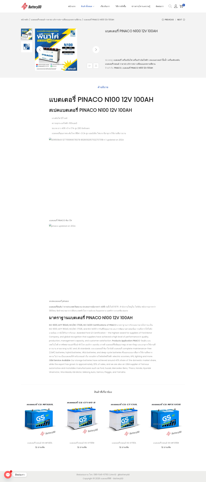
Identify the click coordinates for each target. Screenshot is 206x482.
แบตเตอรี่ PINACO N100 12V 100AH (137, 67)
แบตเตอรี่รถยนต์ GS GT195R (82, 442)
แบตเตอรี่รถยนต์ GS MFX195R (166, 442)
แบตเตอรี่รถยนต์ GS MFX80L (39, 442)
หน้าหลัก (24, 19)
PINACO (117, 67)
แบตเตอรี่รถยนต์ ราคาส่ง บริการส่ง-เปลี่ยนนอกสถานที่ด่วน (56, 19)
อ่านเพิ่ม (41, 447)
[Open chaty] (8, 474)
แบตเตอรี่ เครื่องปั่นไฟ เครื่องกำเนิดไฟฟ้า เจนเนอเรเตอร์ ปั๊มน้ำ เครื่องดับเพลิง (147, 60)
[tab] (103, 87)
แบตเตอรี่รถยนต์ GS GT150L (124, 442)
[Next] (95, 49)
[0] (181, 6)
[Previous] (39, 49)
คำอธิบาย (103, 87)
